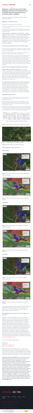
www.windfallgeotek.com (10, 346)
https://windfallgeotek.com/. (9, 337)
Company (4, 396)
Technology (14, 396)
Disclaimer (4, 404)
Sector (8, 396)
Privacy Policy (10, 404)
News (24, 396)
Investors (19, 396)
